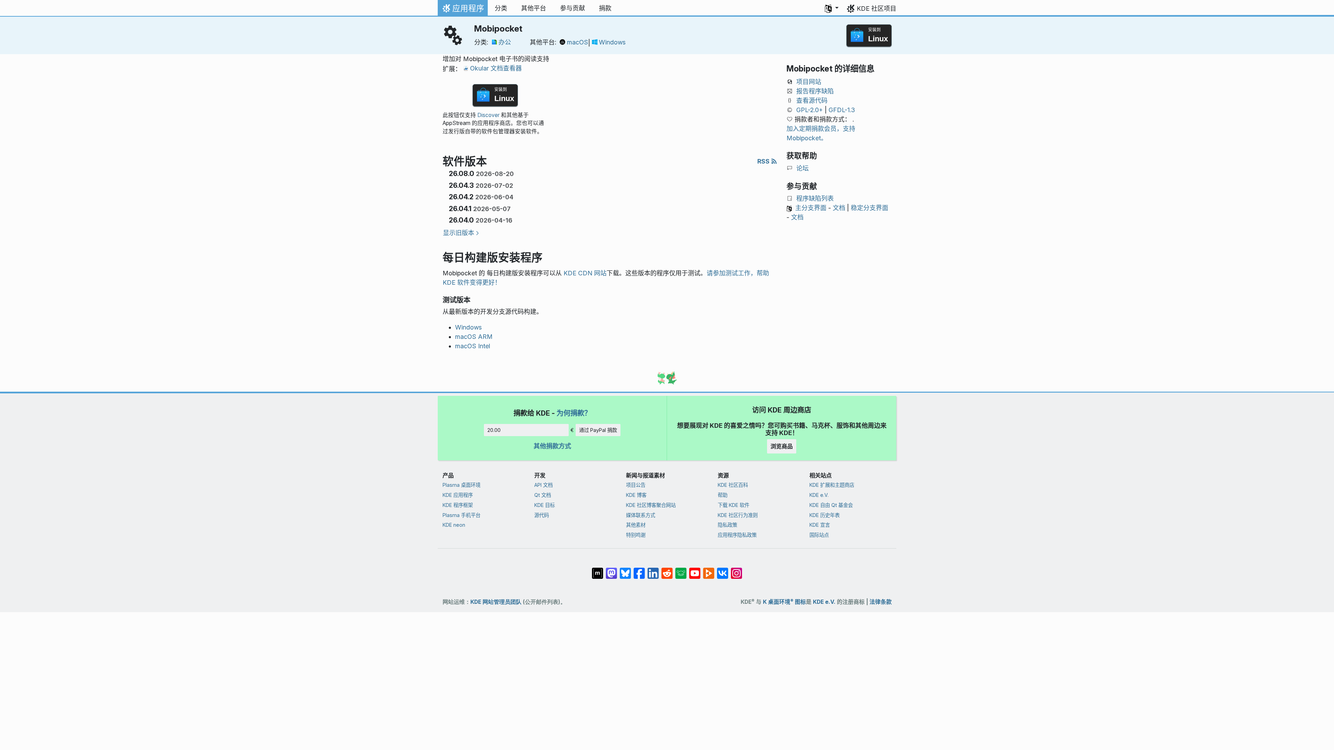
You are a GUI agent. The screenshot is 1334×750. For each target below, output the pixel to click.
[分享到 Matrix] (597, 569)
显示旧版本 (458, 232)
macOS (577, 42)
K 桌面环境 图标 (784, 602)
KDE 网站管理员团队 (495, 602)
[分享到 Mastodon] (611, 569)
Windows (612, 42)
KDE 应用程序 (458, 495)
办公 (505, 42)
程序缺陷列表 (815, 198)
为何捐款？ (574, 413)
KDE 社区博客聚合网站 (651, 505)
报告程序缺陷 (815, 91)
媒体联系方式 (640, 515)
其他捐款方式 (552, 446)
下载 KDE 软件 (733, 505)
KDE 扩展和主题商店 (831, 485)
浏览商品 (782, 446)
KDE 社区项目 (876, 8)
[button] (832, 8)
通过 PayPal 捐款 (598, 430)
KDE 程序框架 (458, 505)
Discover (488, 115)
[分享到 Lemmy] (680, 569)
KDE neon (454, 525)
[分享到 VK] (722, 569)
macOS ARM (474, 336)
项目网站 (808, 81)
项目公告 (635, 485)
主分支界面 (810, 207)
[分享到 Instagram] (736, 569)
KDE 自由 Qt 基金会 (831, 505)
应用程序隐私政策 (737, 535)
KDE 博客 (636, 495)
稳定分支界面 (869, 207)
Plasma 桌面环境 (461, 485)
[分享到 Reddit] (667, 569)
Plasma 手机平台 (461, 515)
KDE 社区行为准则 (738, 515)
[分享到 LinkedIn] (653, 569)
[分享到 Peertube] (708, 569)
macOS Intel (472, 346)
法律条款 (881, 602)
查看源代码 (811, 100)
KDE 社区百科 (733, 485)
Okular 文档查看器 (496, 68)
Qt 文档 (542, 495)
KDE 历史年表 (824, 515)
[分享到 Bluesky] (625, 569)
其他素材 (635, 525)
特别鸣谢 (635, 535)
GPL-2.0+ (809, 110)
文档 (839, 207)
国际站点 (819, 535)
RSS (764, 161)
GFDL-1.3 (842, 110)
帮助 (722, 495)
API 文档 (543, 485)
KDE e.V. (819, 495)
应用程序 (462, 10)
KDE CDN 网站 (585, 273)
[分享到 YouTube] (694, 569)
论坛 (802, 168)
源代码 (541, 515)
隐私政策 (727, 525)
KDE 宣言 (819, 525)
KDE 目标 (544, 505)
